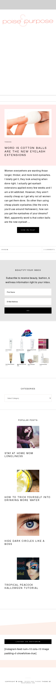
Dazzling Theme (33, 681)
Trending (7, 142)
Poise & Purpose (28, 20)
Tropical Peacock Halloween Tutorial (21, 586)
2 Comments (49, 249)
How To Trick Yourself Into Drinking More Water (27, 499)
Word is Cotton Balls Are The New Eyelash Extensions (25, 151)
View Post (28, 230)
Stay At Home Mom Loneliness (18, 455)
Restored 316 (28, 683)
